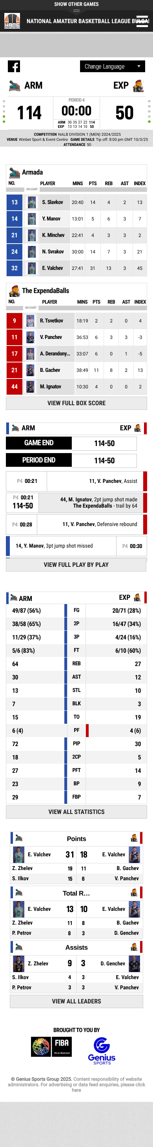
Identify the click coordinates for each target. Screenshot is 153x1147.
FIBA (51, 1051)
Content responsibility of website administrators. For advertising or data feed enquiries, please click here (76, 1084)
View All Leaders (76, 1001)
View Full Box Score (76, 403)
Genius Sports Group (101, 1051)
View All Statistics (77, 812)
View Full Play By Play (76, 564)
